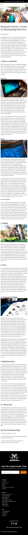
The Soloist (4, 515)
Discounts (4, 488)
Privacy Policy (4, 502)
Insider (3, 485)
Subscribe (23, 472)
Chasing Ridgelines (6, 511)
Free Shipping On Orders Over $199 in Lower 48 (14, 1)
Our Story (4, 481)
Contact (3, 484)
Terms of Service (5, 505)
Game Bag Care (5, 498)
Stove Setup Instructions (7, 494)
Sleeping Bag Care (5, 497)
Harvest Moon (5, 512)
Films (3, 509)
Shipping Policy (5, 504)
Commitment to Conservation (8, 487)
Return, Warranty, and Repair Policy (9, 501)
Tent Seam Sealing (6, 495)
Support (4, 492)
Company (4, 480)
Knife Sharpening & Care (7, 500)
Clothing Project (5, 483)
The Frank (4, 514)
